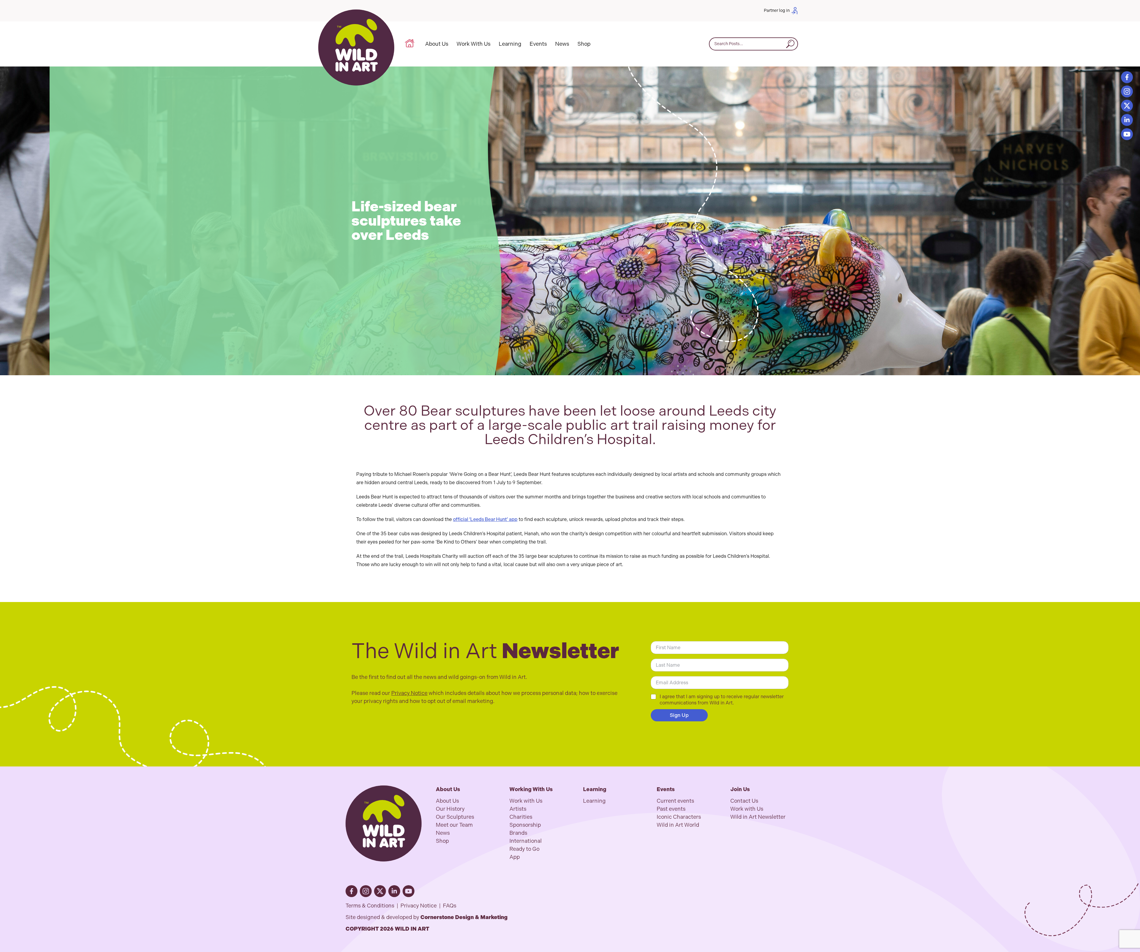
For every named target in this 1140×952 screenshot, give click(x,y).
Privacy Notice (409, 693)
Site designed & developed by (427, 917)
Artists (517, 809)
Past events (671, 809)
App (514, 857)
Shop (583, 44)
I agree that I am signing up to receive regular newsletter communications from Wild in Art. (722, 700)
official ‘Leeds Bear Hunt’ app (485, 519)
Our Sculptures (455, 817)
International (525, 841)
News (562, 44)
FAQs (449, 905)
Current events (675, 801)
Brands (518, 833)
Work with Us (525, 801)
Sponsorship (525, 825)
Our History (450, 809)
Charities (520, 817)
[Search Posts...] (790, 44)
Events (538, 44)
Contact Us (744, 801)
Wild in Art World (678, 825)
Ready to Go (524, 849)
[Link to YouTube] (1127, 134)
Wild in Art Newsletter (758, 817)
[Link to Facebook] (351, 891)
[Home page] (356, 47)
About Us (436, 44)
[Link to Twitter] (1127, 106)
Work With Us (473, 44)
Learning (510, 44)
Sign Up (679, 715)
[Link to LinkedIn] (1127, 120)
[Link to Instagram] (1127, 91)
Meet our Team (454, 825)
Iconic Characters (679, 817)
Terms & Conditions (370, 905)
